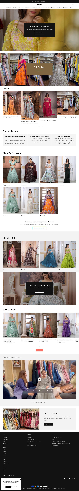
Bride (4, 269)
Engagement (5, 185)
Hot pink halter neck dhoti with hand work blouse (47, 119)
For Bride (5, 461)
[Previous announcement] (17, 1)
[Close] (20, 479)
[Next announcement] (61, 1)
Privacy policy (41, 488)
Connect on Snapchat (31, 439)
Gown (4, 471)
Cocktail (23, 215)
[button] (4, 4)
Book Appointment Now (39, 227)
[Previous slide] (35, 52)
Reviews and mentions (56, 437)
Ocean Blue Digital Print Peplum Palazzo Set (28, 121)
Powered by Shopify (28, 488)
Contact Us (29, 437)
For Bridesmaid (6, 463)
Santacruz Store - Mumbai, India (58, 441)
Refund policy (35, 488)
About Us (29, 443)
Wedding (4, 451)
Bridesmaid (42, 269)
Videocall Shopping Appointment (34, 441)
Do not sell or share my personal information (61, 443)
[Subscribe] (22, 478)
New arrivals (5, 439)
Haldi (41, 185)
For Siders (5, 465)
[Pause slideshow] (44, 52)
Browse (39, 71)
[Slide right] (42, 127)
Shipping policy (54, 488)
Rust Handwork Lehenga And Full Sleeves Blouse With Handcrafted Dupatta (47, 339)
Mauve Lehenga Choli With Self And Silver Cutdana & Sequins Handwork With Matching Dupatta (65, 340)
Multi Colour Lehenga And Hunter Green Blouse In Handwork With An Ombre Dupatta (29, 339)
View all (39, 350)
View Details (48, 424)
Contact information (61, 488)
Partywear (60, 185)
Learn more (39, 291)
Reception (23, 185)
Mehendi (42, 215)
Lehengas (5, 467)
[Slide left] (37, 127)
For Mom (4, 459)
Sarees (4, 469)
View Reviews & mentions (39, 402)
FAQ (53, 439)
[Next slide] (41, 52)
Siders (59, 269)
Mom (22, 269)
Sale (4, 441)
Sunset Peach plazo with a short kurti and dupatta (11, 116)
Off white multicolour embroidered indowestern (65, 116)
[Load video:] (39, 379)
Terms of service (47, 488)
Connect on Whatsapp (32, 445)
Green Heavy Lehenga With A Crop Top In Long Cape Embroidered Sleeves (11, 339)
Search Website (55, 445)
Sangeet (4, 215)
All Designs (5, 437)
